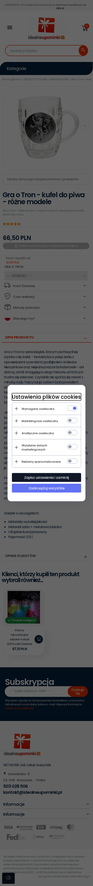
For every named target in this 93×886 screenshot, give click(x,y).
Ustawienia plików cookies (46, 397)
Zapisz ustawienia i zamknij (46, 477)
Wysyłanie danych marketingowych (34, 447)
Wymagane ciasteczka (38, 409)
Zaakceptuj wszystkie (47, 488)
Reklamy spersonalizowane (41, 461)
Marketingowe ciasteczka (40, 421)
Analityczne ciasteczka (38, 433)
